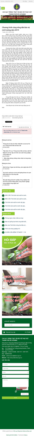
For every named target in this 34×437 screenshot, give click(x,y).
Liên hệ (30, 1)
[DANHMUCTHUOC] (17, 304)
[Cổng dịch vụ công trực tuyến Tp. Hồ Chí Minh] (17, 279)
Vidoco (25, 435)
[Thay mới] (16, 391)
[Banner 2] (17, 250)
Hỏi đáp (25, 1)
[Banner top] (17, 17)
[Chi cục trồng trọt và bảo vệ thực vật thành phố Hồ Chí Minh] (16, 6)
